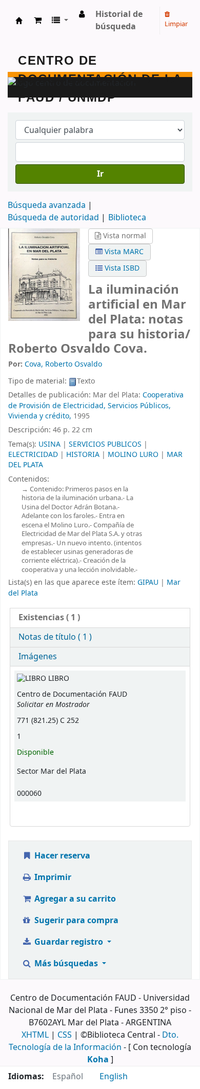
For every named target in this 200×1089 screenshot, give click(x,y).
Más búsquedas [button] (66, 964)
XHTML (35, 1035)
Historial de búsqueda (119, 20)
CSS (64, 1035)
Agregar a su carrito (74, 899)
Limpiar (176, 24)
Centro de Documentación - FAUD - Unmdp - (19, 20)
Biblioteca (127, 218)
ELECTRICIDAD (33, 454)
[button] (38, 20)
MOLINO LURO (133, 454)
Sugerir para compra (75, 920)
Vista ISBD (121, 268)
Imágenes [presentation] (37, 657)
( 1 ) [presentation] (49, 618)
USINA (49, 444)
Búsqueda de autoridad (53, 218)
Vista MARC (123, 251)
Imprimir (51, 877)
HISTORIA (82, 454)
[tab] (100, 618)
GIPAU (147, 582)
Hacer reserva (61, 856)
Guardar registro (68, 942)
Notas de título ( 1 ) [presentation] (55, 637)
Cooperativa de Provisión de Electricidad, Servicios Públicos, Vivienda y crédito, (96, 406)
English (113, 1077)
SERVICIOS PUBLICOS (105, 444)
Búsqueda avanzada (47, 205)
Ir (100, 174)
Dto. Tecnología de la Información (93, 1041)
